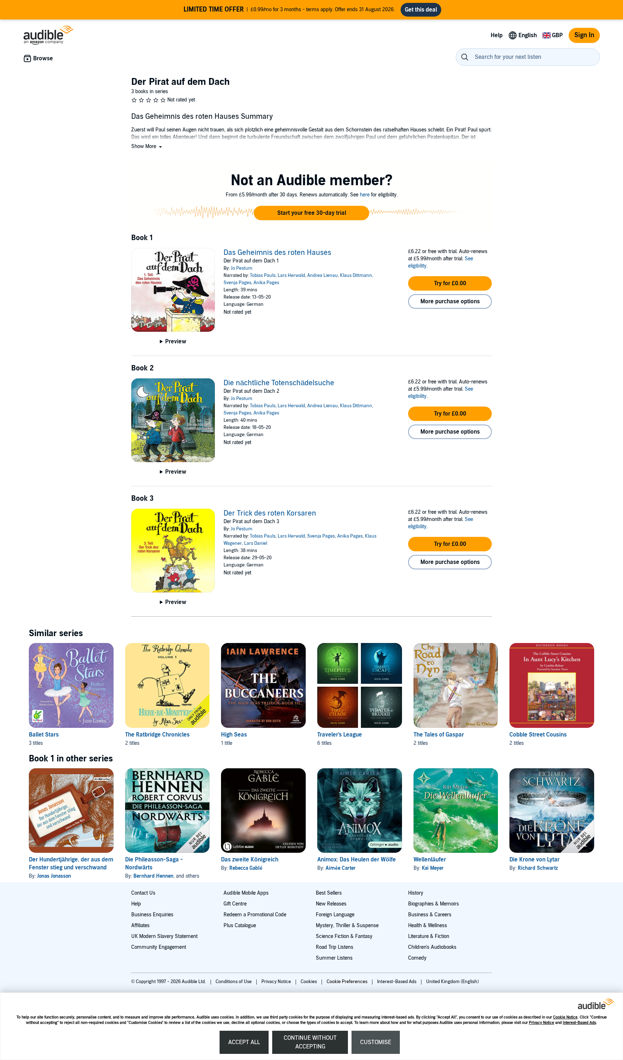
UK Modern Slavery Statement (164, 936)
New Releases (331, 904)
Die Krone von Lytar (534, 859)
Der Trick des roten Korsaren (270, 513)
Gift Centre (235, 904)
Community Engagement (158, 947)
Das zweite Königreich (249, 859)
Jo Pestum (241, 268)
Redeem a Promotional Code (255, 915)
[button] (147, 146)
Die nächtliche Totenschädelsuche (279, 383)
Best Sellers (329, 893)
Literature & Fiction (428, 936)
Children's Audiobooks (432, 947)
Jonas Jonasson (54, 876)
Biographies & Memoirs (433, 904)
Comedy (417, 958)
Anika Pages (266, 283)
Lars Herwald (291, 275)
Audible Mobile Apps (246, 893)
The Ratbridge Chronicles (157, 734)
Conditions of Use (234, 982)
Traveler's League (339, 734)
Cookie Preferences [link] (347, 982)
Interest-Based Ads (579, 1022)
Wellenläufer (430, 859)
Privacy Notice (541, 1022)
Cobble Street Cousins (538, 734)
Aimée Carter (341, 868)
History (415, 893)
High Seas (234, 734)
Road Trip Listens (334, 947)
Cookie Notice (565, 1017)
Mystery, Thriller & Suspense (347, 925)
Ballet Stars (44, 734)
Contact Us (143, 893)
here (365, 195)
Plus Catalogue (240, 925)
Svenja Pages (237, 283)
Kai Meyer (433, 868)
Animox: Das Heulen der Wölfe (356, 859)
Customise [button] (375, 1042)
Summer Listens (334, 958)
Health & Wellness (427, 925)
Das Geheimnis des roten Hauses (277, 252)
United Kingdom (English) (452, 982)
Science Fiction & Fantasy (344, 936)
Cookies (309, 982)
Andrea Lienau (322, 275)
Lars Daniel (255, 543)
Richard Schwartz (538, 868)
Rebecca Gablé (245, 868)
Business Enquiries (152, 915)
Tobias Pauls (262, 275)
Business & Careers (429, 915)
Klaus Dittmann (356, 275)
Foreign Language (335, 915)
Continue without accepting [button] (310, 1042)
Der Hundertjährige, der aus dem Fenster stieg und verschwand (71, 863)
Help (136, 904)
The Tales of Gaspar (439, 734)
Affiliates (140, 925)
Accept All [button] (244, 1042)
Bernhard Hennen (153, 876)
